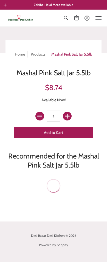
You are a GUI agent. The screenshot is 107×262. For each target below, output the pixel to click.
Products (38, 54)
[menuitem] (66, 18)
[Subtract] (39, 116)
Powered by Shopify (53, 245)
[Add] (67, 116)
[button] (5, 4)
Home (20, 54)
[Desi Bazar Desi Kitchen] (20, 18)
